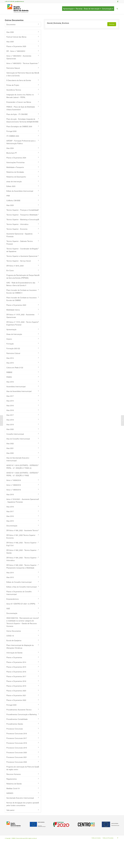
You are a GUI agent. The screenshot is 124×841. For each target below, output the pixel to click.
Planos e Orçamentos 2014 (16, 662)
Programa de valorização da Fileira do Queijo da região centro (22, 768)
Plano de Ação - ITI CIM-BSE (17, 114)
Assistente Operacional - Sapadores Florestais (19, 235)
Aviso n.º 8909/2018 (13, 489)
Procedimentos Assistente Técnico (18, 709)
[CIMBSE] (18, 8)
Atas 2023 (10, 205)
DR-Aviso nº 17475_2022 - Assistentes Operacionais (20, 315)
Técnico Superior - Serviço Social (18, 261)
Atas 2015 (10, 362)
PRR (8, 195)
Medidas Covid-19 (12, 788)
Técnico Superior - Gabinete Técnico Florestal (19, 242)
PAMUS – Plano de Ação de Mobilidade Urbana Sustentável (20, 108)
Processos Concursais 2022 (16, 762)
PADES (9, 377)
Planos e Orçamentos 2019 (16, 686)
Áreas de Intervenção (14, 334)
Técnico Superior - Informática (17, 224)
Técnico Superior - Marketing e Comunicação (22, 219)
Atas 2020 (10, 429)
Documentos (11, 24)
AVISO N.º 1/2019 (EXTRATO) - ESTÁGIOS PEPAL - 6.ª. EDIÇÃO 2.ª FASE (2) (22, 466)
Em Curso (10, 270)
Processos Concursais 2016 (16, 733)
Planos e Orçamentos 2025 (16, 46)
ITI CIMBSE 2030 (12, 136)
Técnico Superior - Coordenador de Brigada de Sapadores (22, 249)
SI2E (8, 608)
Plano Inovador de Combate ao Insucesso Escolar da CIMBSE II (21, 291)
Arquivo (9, 339)
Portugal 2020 (11, 705)
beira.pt (35, 838)
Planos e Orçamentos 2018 (16, 681)
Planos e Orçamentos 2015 (16, 667)
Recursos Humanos (13, 774)
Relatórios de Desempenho (16, 176)
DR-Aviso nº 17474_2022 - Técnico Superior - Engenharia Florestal (22, 323)
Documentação (11, 525)
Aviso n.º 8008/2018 (13, 480)
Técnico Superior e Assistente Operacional (21, 256)
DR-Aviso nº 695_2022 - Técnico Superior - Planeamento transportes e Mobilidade (21, 566)
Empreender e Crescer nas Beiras (18, 102)
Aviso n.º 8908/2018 (13, 485)
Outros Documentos (13, 631)
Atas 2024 (10, 148)
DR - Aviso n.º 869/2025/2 (15, 51)
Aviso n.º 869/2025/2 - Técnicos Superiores (22, 63)
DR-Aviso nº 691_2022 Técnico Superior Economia (20, 536)
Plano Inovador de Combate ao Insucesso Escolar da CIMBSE (21, 298)
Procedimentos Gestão (14, 724)
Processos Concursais (14, 728)
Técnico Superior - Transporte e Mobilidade (21, 214)
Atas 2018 (10, 410)
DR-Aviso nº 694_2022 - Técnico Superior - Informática (21, 558)
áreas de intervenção (14, 181)
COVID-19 (10, 635)
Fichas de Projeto (12, 85)
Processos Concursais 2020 (16, 752)
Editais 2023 (10, 186)
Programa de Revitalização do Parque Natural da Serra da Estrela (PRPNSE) (22, 276)
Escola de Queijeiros (13, 640)
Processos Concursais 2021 (16, 757)
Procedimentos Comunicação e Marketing (21, 714)
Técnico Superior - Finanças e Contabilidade (22, 210)
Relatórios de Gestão (14, 783)
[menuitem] (69, 8)
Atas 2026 (10, 32)
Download (111, 24)
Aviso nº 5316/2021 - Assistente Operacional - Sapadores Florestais (22, 500)
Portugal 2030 (11, 131)
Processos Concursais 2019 (16, 747)
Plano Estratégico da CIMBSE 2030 (19, 126)
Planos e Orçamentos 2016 (16, 671)
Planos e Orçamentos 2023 (16, 305)
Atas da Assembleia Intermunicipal (18, 391)
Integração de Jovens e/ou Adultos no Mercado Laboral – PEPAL (20, 95)
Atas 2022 (10, 443)
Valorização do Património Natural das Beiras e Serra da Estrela (22, 74)
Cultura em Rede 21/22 (14, 367)
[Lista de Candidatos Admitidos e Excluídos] (1, 420)
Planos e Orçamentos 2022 (16, 700)
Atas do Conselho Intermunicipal (18, 438)
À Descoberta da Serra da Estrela (18, 80)
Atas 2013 (10, 577)
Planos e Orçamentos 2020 (16, 690)
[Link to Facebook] (117, 1)
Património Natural (13, 68)
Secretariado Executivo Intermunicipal (20, 798)
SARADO (9, 793)
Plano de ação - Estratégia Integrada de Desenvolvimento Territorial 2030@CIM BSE (22, 120)
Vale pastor (10, 810)
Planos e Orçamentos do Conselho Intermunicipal (19, 592)
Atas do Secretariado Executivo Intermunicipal (17, 459)
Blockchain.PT (11, 153)
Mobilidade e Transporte (15, 167)
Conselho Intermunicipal (15, 434)
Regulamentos (11, 779)
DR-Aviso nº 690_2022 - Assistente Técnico (22, 530)
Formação (10, 343)
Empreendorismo (12, 599)
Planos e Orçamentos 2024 (16, 157)
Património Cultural (13, 353)
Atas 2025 (10, 41)
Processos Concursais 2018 (16, 743)
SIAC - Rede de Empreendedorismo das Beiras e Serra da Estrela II (20, 284)
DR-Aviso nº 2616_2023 (15, 265)
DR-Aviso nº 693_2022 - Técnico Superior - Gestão (21, 551)
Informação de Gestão (14, 652)
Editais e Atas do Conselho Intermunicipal (21, 587)
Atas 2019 (10, 424)
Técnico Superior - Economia (16, 229)
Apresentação (11, 329)
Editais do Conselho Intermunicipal (18, 582)
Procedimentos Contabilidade (17, 719)
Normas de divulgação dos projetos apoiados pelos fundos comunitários (22, 804)
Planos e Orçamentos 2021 (16, 695)
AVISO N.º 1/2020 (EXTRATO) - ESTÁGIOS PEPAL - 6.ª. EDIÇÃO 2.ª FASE (22, 474)
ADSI (26, 838)
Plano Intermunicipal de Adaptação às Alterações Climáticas (20, 646)
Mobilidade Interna (13, 309)
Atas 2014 (10, 358)
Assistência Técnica (13, 90)
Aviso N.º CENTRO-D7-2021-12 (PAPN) (20, 603)
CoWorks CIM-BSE (13, 200)
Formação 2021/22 (13, 348)
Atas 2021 (10, 448)
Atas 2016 (10, 381)
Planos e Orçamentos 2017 (16, 676)
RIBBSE (9, 372)
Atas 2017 (10, 396)
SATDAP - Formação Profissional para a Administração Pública (20, 142)
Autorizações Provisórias (15, 162)
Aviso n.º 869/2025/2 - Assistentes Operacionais (18, 57)
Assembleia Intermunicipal (15, 386)
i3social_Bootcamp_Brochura (58, 23)
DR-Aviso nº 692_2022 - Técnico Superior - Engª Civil (21, 543)
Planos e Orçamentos (14, 657)
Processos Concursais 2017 (16, 738)
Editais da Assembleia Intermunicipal (19, 191)
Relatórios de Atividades (15, 172)
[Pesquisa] (117, 8)
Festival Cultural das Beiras (16, 37)
